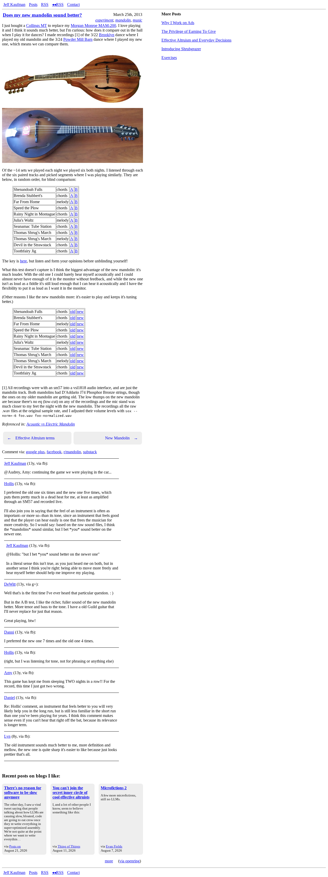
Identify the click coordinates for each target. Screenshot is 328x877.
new (80, 311)
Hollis (9, 483)
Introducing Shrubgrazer (181, 49)
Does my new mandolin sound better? (42, 15)
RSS (44, 4)
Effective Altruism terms (31, 438)
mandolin (123, 20)
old (72, 311)
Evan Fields (114, 846)
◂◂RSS (58, 4)
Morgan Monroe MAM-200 (93, 25)
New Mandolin (121, 438)
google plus (35, 452)
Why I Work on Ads (177, 23)
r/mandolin (72, 452)
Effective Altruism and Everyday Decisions (196, 40)
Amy (8, 673)
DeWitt (10, 584)
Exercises (169, 57)
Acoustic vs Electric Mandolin (50, 424)
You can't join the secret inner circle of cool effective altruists (71, 792)
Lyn (7, 736)
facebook (54, 452)
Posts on (15, 846)
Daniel (9, 697)
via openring (129, 861)
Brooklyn (106, 35)
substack (90, 452)
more (109, 861)
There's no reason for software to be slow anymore (22, 792)
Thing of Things (69, 846)
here (23, 261)
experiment (104, 20)
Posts (33, 4)
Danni (9, 632)
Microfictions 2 (114, 788)
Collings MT (36, 25)
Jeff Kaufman (14, 4)
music (137, 20)
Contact (73, 4)
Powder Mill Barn (78, 39)
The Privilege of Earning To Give (188, 31)
